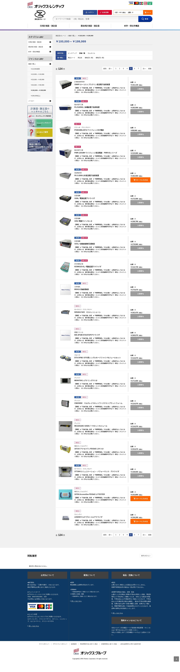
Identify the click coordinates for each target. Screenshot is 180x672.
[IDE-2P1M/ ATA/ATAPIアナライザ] (65, 335)
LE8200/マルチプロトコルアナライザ (88, 517)
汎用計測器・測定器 (48, 26)
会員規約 (74, 644)
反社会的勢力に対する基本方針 (131, 644)
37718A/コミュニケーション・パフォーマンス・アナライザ (96, 471)
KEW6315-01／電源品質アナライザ (87, 267)
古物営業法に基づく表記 (109, 644)
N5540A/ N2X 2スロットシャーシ (87, 312)
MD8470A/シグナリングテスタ (85, 380)
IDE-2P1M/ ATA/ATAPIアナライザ (87, 335)
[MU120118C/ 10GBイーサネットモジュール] (65, 426)
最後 (149, 68)
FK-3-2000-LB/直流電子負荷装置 (86, 175)
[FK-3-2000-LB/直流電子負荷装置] (65, 176)
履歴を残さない (146, 555)
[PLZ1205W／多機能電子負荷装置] (65, 107)
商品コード (72, 57)
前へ (110, 68)
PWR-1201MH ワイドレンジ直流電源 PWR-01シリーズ (95, 153)
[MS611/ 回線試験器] (65, 290)
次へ (144, 68)
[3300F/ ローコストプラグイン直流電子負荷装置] (65, 85)
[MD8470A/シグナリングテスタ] (65, 381)
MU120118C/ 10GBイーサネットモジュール (90, 426)
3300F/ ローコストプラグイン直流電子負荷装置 (92, 84)
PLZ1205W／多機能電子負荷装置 (87, 107)
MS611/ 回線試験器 (81, 289)
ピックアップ (72, 53)
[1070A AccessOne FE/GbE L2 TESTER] (65, 494)
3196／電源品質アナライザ (84, 198)
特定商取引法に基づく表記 (89, 644)
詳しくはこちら (34, 626)
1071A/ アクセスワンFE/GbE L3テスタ (89, 449)
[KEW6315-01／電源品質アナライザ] (65, 267)
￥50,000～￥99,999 (37, 85)
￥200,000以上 (35, 96)
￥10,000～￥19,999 (37, 74)
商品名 (80, 57)
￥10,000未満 (35, 69)
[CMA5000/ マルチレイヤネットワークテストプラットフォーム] (65, 403)
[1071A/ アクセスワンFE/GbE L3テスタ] (65, 449)
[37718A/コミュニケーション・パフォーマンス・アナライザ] (65, 472)
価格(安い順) (89, 57)
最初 (104, 68)
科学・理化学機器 (131, 26)
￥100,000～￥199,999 (38, 90)
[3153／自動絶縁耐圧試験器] (65, 244)
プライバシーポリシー (60, 644)
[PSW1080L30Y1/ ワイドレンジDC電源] (65, 130)
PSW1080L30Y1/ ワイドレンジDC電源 (89, 130)
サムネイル (91, 53)
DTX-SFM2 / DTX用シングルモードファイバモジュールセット (97, 358)
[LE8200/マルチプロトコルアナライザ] (65, 517)
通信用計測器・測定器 (90, 26)
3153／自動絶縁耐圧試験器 (84, 244)
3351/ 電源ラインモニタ (83, 221)
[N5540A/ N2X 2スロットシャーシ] (65, 312)
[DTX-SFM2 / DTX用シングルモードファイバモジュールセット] (65, 358)
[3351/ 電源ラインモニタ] (65, 221)
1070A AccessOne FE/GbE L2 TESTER (89, 494)
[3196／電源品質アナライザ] (65, 198)
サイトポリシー (44, 644)
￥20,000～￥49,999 (37, 79)
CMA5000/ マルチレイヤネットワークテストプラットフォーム (98, 403)
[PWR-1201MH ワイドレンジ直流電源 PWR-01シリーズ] (65, 153)
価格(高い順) (100, 57)
